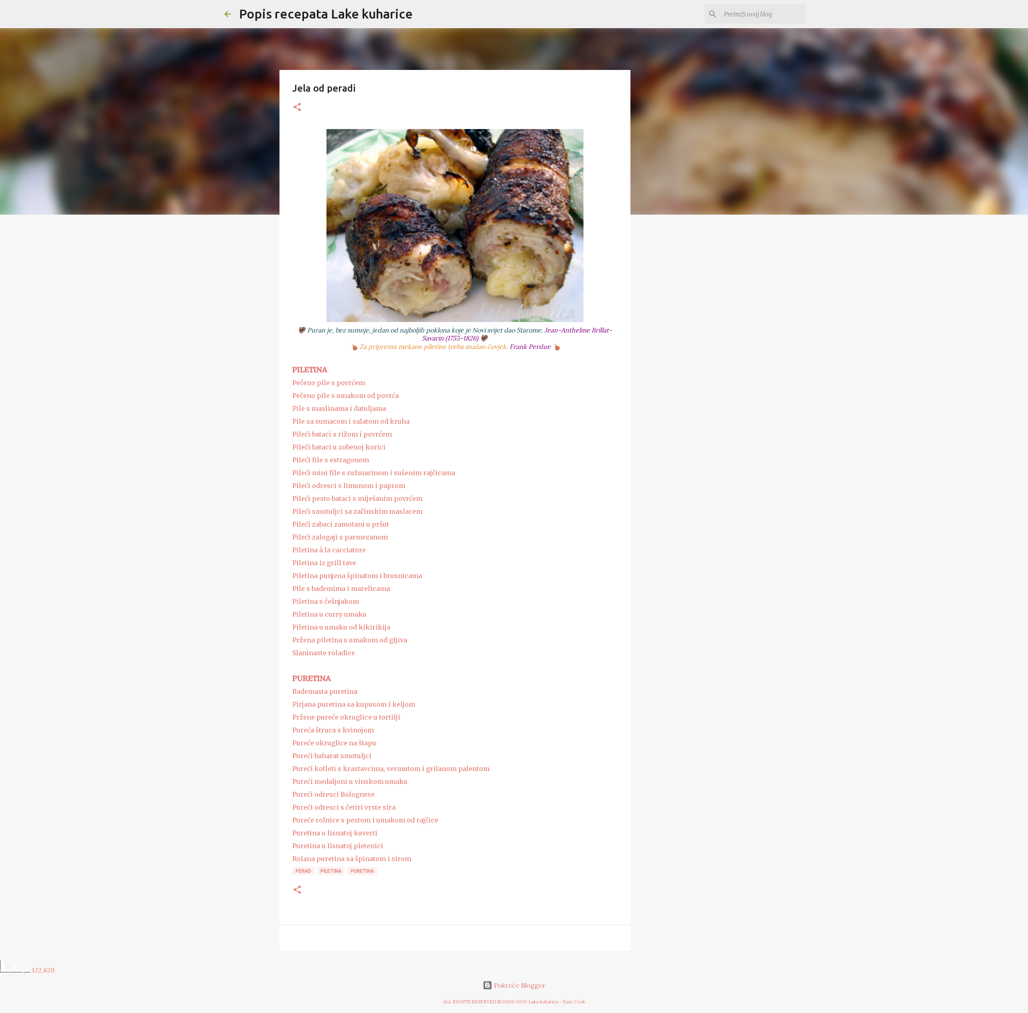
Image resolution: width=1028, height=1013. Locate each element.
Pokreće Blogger (518, 985)
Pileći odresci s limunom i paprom (348, 486)
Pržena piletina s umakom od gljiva (349, 640)
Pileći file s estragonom (330, 460)
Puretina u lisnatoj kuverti (334, 833)
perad (303, 871)
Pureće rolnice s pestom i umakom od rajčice (365, 820)
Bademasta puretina (324, 691)
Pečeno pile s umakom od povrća (345, 396)
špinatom (370, 859)
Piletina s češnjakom (325, 601)
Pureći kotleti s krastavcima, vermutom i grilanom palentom (391, 769)
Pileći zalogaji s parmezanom (340, 537)
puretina (362, 871)
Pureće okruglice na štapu (334, 743)
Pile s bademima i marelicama (341, 588)
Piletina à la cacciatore (329, 550)
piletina (330, 871)
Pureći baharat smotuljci (331, 756)
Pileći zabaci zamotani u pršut (340, 524)
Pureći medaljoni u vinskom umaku (350, 781)
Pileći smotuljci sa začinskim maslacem (357, 511)
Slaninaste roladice (323, 653)
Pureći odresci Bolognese (333, 794)
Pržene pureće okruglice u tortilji (346, 717)
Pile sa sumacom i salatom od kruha (351, 421)
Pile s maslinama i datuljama (339, 408)
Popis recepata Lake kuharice (326, 13)
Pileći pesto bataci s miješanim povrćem (357, 498)
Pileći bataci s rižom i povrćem (342, 434)
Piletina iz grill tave (324, 563)
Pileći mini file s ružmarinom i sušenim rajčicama (373, 473)
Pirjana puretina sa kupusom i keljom (353, 704)
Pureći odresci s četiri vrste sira (344, 807)
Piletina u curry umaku (329, 614)
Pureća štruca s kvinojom (333, 730)
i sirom (398, 859)
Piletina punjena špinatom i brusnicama (357, 576)
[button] (297, 107)
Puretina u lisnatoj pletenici (337, 846)
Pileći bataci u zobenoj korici (339, 447)
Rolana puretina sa (323, 859)
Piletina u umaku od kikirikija (341, 627)
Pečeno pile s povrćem (328, 383)
